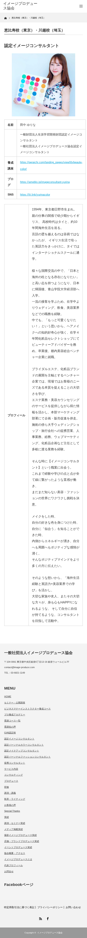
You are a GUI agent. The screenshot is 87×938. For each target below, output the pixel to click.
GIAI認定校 (10, 732)
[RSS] (40, 918)
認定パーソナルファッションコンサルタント (27, 756)
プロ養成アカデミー (14, 714)
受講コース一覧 (12, 720)
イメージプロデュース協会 (50, 932)
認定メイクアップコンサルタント (21, 750)
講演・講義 (10, 793)
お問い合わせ (73, 907)
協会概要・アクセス (14, 853)
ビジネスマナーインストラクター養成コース (27, 708)
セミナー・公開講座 (14, 702)
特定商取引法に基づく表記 (19, 907)
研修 (6, 787)
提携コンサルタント (14, 763)
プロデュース (11, 781)
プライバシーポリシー (50, 907)
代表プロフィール (13, 865)
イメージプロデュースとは (18, 859)
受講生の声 (10, 726)
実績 (6, 817)
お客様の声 (10, 805)
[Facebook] (47, 918)
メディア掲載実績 (13, 829)
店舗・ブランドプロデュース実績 (21, 841)
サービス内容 (11, 769)
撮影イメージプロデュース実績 (20, 835)
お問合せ (9, 871)
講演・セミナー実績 (14, 823)
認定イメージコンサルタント (19, 738)
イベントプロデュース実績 (18, 847)
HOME (7, 696)
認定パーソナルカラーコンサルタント (24, 745)
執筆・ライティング (14, 799)
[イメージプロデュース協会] (20, 6)
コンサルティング (13, 775)
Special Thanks (12, 811)
